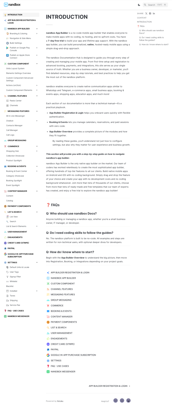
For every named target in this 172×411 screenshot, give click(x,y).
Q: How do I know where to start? (154, 44)
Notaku (60, 401)
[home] (23, 5)
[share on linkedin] (154, 13)
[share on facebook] (150, 13)
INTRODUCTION (144, 22)
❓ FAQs (140, 26)
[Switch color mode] (139, 5)
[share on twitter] (146, 13)
